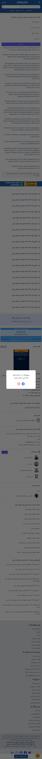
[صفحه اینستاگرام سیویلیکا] (18, 383)
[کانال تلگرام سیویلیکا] (23, 383)
